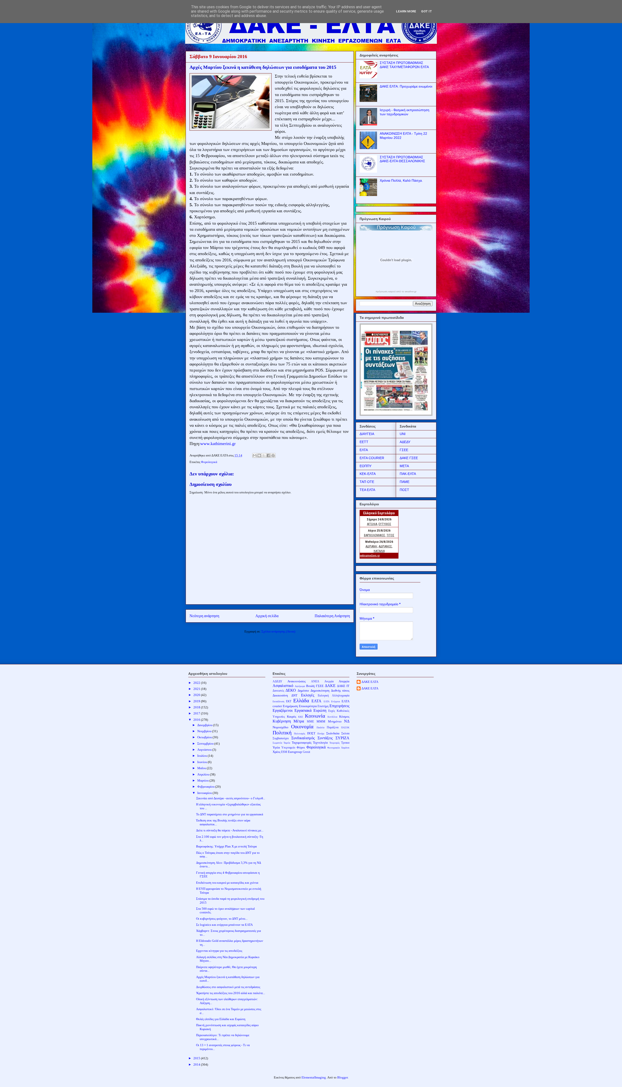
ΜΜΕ (310, 721)
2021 (197, 689)
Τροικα (345, 742)
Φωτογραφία (333, 747)
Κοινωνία (315, 716)
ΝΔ (346, 721)
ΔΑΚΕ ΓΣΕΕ (409, 458)
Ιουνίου (202, 762)
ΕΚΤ (288, 701)
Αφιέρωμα (300, 686)
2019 (197, 701)
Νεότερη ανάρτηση (204, 616)
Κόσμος (344, 716)
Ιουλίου (202, 755)
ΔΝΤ (294, 695)
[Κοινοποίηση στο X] (263, 455)
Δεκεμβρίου (205, 725)
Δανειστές (278, 690)
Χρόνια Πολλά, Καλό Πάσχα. (401, 180)
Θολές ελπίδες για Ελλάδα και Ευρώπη (220, 1019)
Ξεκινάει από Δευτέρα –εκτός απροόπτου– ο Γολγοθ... (230, 798)
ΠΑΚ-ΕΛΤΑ (408, 474)
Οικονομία (302, 726)
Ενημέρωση (290, 706)
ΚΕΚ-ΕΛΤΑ (368, 474)
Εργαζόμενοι (283, 710)
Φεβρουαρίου (206, 786)
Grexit (306, 752)
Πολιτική (282, 732)
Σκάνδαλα (332, 733)
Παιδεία (320, 727)
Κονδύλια (332, 716)
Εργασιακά (302, 710)
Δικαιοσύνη (280, 695)
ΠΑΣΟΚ (345, 727)
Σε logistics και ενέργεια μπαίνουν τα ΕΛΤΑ (224, 925)
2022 (197, 683)
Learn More (406, 11)
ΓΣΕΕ (404, 450)
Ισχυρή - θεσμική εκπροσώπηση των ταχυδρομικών (404, 112)
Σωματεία (277, 742)
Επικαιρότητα (308, 706)
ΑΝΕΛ (315, 681)
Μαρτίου (203, 780)
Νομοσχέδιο (280, 727)
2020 (197, 695)
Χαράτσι (345, 747)
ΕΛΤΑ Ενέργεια (332, 701)
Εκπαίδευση (278, 701)
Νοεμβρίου (204, 731)
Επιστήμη (323, 706)
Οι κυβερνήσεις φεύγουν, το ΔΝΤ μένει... (222, 918)
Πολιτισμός (299, 733)
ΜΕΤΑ (404, 466)
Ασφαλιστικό (283, 686)
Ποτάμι (320, 733)
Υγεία (276, 747)
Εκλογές (307, 695)
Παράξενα (332, 727)
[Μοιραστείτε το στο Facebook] (268, 455)
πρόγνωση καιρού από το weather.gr (396, 291)
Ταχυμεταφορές (301, 742)
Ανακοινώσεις (296, 681)
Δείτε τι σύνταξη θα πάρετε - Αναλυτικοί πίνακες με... (229, 830)
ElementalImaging (314, 1077)
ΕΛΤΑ (364, 450)
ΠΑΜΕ (404, 482)
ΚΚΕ (300, 716)
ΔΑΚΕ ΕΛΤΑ (370, 682)
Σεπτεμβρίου (205, 743)
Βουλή (310, 686)
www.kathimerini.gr (218, 443)
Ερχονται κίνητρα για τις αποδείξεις (219, 951)
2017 (197, 713)
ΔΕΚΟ (290, 690)
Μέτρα (299, 721)
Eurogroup (295, 752)
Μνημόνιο (335, 721)
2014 (197, 1064)
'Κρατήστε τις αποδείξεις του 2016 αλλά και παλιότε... (230, 993)
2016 (197, 720)
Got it (426, 11)
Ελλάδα (301, 700)
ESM (284, 752)
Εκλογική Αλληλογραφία (333, 695)
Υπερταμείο (288, 747)
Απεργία (344, 681)
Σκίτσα (345, 733)
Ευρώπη (319, 710)
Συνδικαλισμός (303, 738)
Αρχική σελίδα (266, 616)
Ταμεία (287, 742)
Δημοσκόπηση (320, 690)
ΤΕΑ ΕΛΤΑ (367, 490)
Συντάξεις (325, 738)
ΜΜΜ (321, 721)
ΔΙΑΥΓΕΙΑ (367, 434)
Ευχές (331, 711)
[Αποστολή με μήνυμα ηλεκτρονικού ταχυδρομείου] (254, 455)
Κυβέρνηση (282, 721)
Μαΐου (202, 768)
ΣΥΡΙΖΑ (342, 738)
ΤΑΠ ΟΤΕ (367, 482)
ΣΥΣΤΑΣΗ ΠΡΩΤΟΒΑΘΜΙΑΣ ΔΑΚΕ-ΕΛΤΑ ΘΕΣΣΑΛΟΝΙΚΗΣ (402, 159)
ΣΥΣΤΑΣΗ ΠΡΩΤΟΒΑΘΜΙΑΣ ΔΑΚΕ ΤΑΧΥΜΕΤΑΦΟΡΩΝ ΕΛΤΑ (404, 65)
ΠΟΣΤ (404, 490)
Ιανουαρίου (205, 793)
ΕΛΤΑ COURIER (372, 458)
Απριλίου (203, 774)
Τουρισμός (334, 742)
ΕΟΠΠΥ (365, 466)
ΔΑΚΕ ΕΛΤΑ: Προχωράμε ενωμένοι (406, 86)
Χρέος (276, 752)
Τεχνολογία (320, 742)
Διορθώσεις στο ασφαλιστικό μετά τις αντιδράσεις (228, 987)
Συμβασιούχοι (281, 738)
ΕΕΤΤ (364, 442)
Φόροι (301, 747)
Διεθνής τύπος (340, 690)
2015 (197, 1058)
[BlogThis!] (259, 455)
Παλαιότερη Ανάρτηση (332, 616)
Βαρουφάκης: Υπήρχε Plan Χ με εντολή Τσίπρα (226, 846)
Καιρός (291, 716)
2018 (197, 707)
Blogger (342, 1077)
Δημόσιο (303, 690)
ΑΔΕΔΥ (405, 442)
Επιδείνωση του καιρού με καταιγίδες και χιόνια (227, 882)
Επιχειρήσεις (339, 706)
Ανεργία (329, 681)
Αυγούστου (204, 749)
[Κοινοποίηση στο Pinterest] (273, 455)
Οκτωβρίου (205, 737)
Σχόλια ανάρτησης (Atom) (278, 631)
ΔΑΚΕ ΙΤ (343, 686)
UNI (403, 434)
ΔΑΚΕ (330, 686)
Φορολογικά (209, 462)
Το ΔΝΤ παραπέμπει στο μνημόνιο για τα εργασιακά (229, 814)
